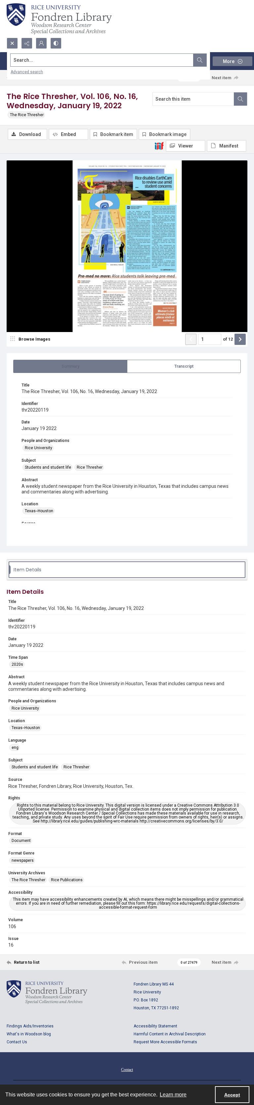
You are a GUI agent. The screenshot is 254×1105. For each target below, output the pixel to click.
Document (21, 840)
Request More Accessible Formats (165, 1042)
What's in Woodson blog (29, 1034)
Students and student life (48, 467)
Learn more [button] (173, 1094)
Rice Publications (67, 880)
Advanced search (27, 72)
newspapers (23, 860)
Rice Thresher (90, 467)
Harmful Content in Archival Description (170, 1034)
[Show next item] (240, 339)
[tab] (70, 366)
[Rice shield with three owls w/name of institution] (59, 18)
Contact (127, 1069)
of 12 (228, 339)
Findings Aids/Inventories (30, 1026)
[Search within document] (240, 99)
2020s (17, 664)
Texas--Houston (39, 511)
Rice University (38, 448)
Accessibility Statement (155, 1026)
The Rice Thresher (27, 115)
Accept (232, 1094)
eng (15, 747)
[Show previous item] (190, 339)
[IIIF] (159, 145)
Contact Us (17, 1042)
